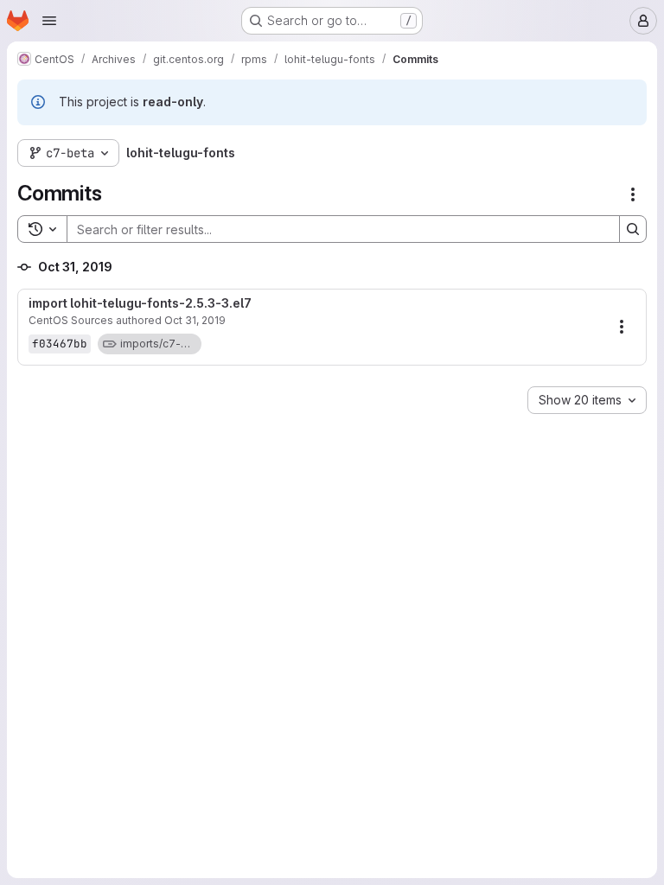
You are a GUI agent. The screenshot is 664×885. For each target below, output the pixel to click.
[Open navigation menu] (49, 21)
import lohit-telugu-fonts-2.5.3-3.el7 (140, 303)
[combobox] (587, 400)
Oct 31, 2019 (195, 320)
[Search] (633, 229)
